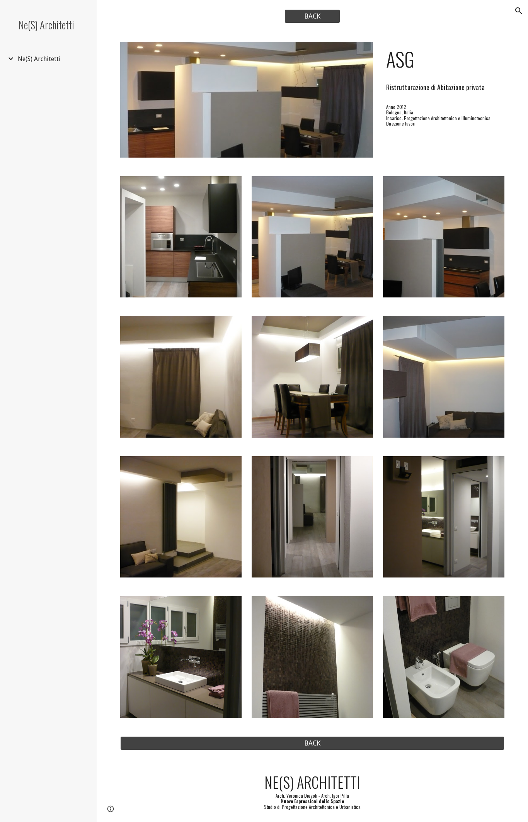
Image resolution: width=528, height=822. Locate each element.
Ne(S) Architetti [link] (39, 59)
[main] (444, 59)
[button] (518, 11)
